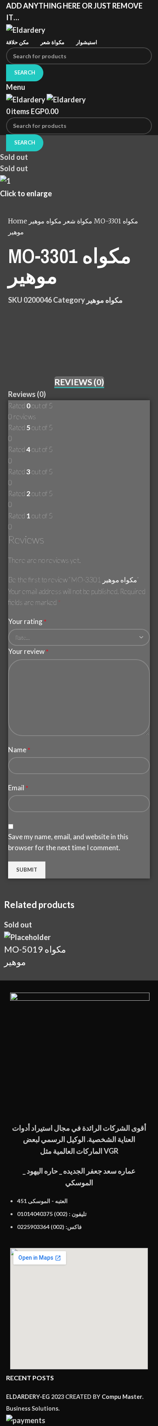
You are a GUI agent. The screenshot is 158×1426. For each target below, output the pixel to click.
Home (18, 221)
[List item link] (79, 1218)
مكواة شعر (77, 221)
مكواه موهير (61, 221)
